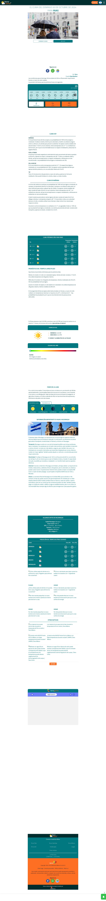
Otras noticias (53, 850)
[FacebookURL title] (47, 71)
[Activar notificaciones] (97, 897)
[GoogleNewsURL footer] (57, 881)
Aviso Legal (40, 868)
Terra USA (33, 847)
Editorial (57, 857)
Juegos (73, 847)
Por (75, 74)
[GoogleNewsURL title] (58, 71)
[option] (36, 104)
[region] (53, 55)
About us (66, 868)
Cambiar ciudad (43, 41)
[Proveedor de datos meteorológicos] (53, 888)
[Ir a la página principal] (6, 2)
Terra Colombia (53, 843)
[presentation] (75, 95)
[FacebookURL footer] (48, 881)
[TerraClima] (100, 2)
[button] (10, 56)
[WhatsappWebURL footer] (53, 881)
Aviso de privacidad (49, 868)
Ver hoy (63, 41)
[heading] (53, 664)
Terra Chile (34, 843)
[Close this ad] (104, 893)
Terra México (71, 843)
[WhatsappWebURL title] (53, 71)
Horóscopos (53, 847)
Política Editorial (59, 868)
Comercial (49, 857)
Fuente (71, 76)
